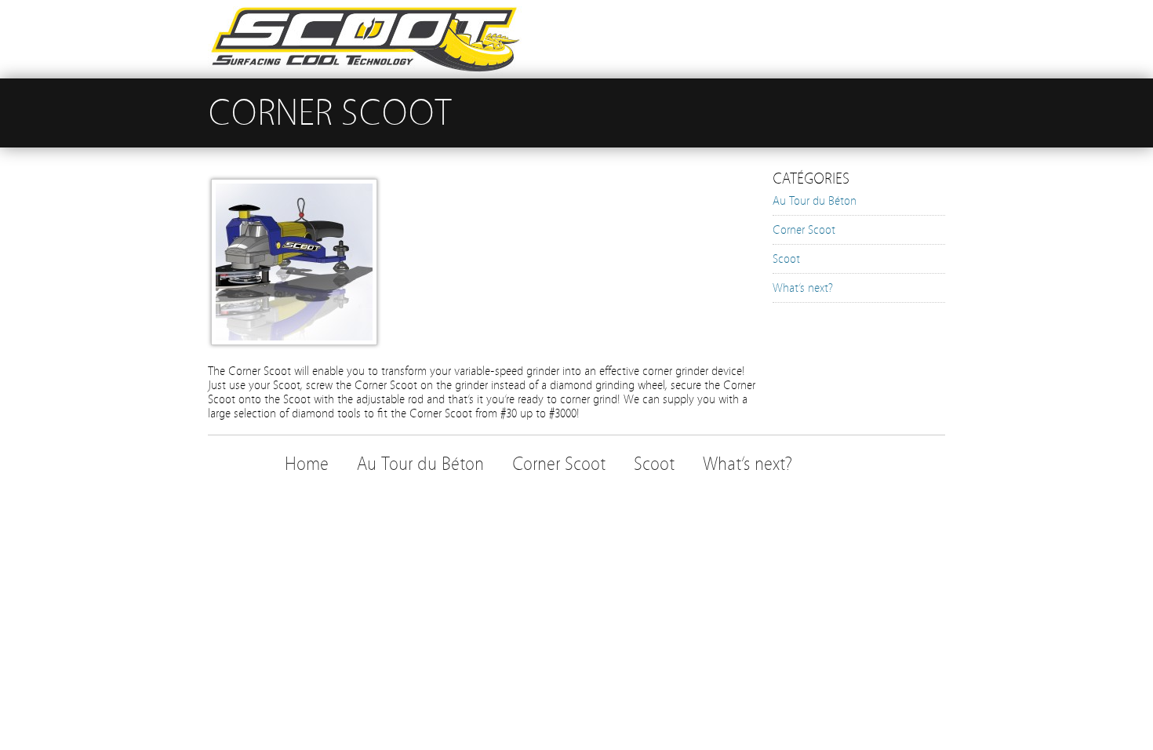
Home (307, 464)
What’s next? (803, 288)
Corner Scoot (804, 230)
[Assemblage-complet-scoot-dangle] (294, 341)
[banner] (576, 39)
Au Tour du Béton (815, 201)
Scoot (786, 259)
